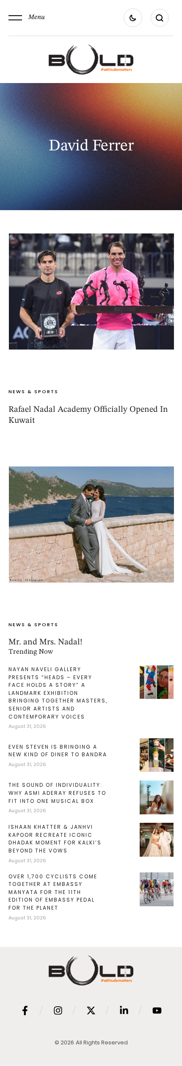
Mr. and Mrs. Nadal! (45, 642)
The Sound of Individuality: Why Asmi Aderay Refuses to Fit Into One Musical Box (57, 792)
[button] (26, 18)
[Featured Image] (91, 291)
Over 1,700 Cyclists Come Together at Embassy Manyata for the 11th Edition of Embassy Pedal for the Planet (52, 892)
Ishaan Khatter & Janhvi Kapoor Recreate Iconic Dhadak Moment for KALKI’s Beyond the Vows (55, 838)
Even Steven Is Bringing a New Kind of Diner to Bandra (57, 750)
